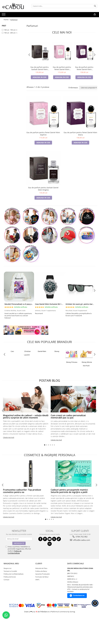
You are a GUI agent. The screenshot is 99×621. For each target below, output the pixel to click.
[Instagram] (49, 544)
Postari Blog (49, 380)
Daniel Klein (42, 351)
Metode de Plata (41, 568)
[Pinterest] (45, 539)
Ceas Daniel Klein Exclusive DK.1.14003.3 (51, 304)
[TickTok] (59, 539)
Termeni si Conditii (10, 571)
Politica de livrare (10, 577)
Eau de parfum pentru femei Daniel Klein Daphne (62, 68)
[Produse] (4, 15)
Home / (7, 19)
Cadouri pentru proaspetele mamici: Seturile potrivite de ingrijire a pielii (69, 491)
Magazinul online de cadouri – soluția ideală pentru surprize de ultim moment (25, 416)
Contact (6, 580)
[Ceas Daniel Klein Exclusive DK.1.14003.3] (49, 287)
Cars (12, 351)
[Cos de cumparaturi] (94, 14)
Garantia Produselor (42, 574)
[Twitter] (54, 539)
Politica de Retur (41, 571)
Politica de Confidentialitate (14, 552)
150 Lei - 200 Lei (9, 33)
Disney (56, 351)
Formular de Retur (42, 577)
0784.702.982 (81, 536)
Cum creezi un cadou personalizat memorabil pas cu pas (68, 416)
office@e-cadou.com (81, 540)
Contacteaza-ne (78, 595)
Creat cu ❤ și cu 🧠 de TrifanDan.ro (36, 612)
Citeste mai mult (8, 437)
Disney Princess (71, 362)
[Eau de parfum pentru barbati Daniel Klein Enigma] (40, 51)
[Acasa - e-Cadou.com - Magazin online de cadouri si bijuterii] (14, 6)
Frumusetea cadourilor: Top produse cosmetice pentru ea (22, 491)
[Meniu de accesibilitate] (95, 603)
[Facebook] (40, 539)
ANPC (37, 580)
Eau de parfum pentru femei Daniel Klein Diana (84, 68)
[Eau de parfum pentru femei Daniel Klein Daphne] (62, 51)
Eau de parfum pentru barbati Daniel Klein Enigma (40, 68)
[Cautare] (95, 6)
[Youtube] (49, 539)
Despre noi (7, 568)
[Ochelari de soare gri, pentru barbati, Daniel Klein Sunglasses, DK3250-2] (80, 287)
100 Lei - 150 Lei (9, 30)
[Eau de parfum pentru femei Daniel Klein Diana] (84, 51)
